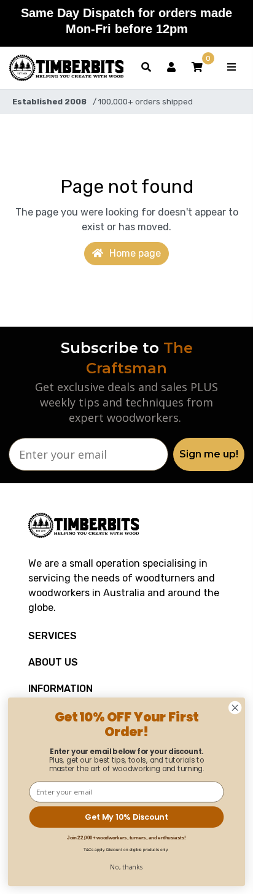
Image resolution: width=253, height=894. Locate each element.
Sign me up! (208, 454)
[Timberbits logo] (66, 68)
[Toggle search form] (146, 67)
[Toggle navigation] (231, 67)
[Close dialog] (235, 708)
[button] (197, 67)
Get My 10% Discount (126, 816)
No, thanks (126, 867)
